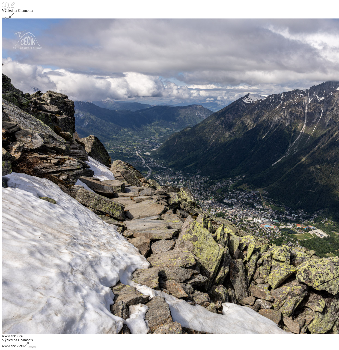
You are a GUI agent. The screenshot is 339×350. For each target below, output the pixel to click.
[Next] (7, 17)
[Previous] (4, 17)
